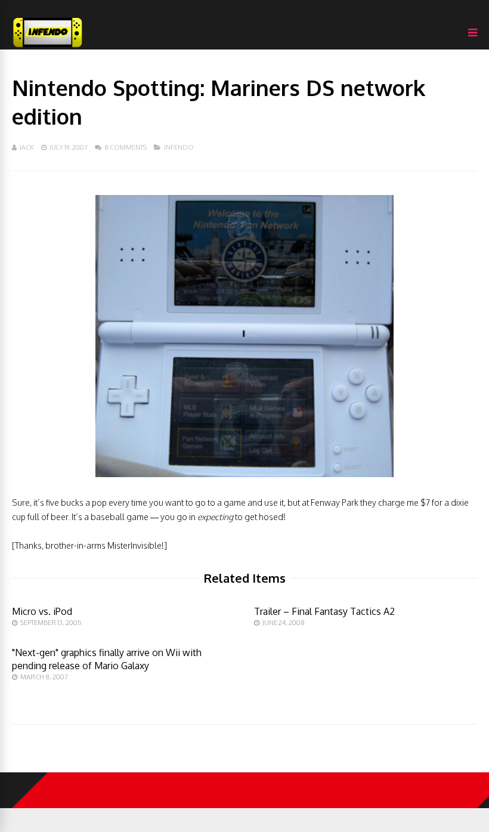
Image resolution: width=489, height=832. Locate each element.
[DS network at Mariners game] (244, 474)
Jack (27, 147)
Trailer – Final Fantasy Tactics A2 (324, 611)
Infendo (179, 147)
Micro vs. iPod (42, 611)
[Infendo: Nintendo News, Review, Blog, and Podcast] (47, 46)
